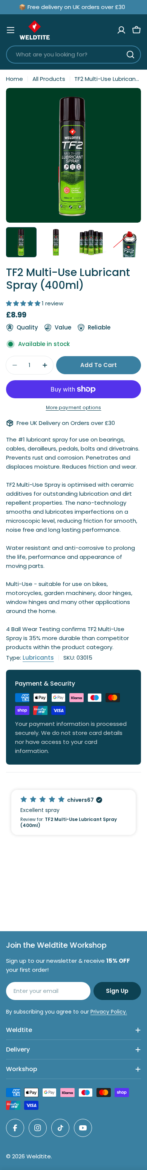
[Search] (130, 54)
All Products (48, 79)
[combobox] (73, 55)
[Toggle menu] (10, 30)
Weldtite (38, 1156)
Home (14, 79)
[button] (73, 812)
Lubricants (38, 658)
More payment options (73, 407)
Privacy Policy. (108, 1011)
